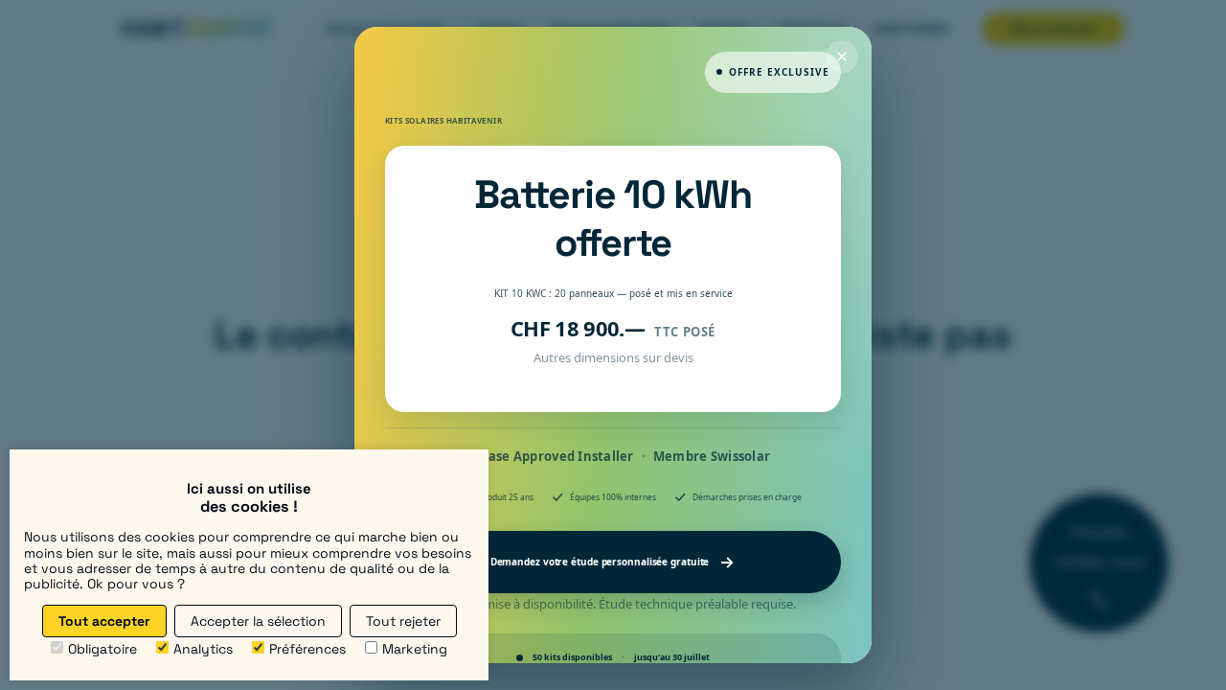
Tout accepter (104, 621)
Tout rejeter (403, 621)
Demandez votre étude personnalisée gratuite (600, 561)
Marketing (414, 648)
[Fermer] (842, 56)
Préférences (307, 648)
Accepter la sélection (258, 621)
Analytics (203, 648)
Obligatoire (102, 648)
